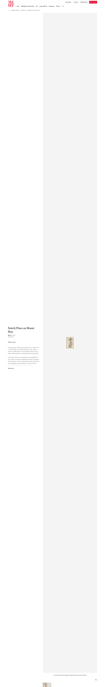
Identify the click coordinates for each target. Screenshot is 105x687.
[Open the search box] (63, 6)
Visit (18, 6)
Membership (84, 2)
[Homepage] (11, 4)
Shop (57, 6)
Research (51, 6)
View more (11, 368)
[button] (96, 680)
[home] (8, 10)
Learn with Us (43, 6)
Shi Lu (9, 335)
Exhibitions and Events (27, 6)
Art (37, 6)
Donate (76, 2)
